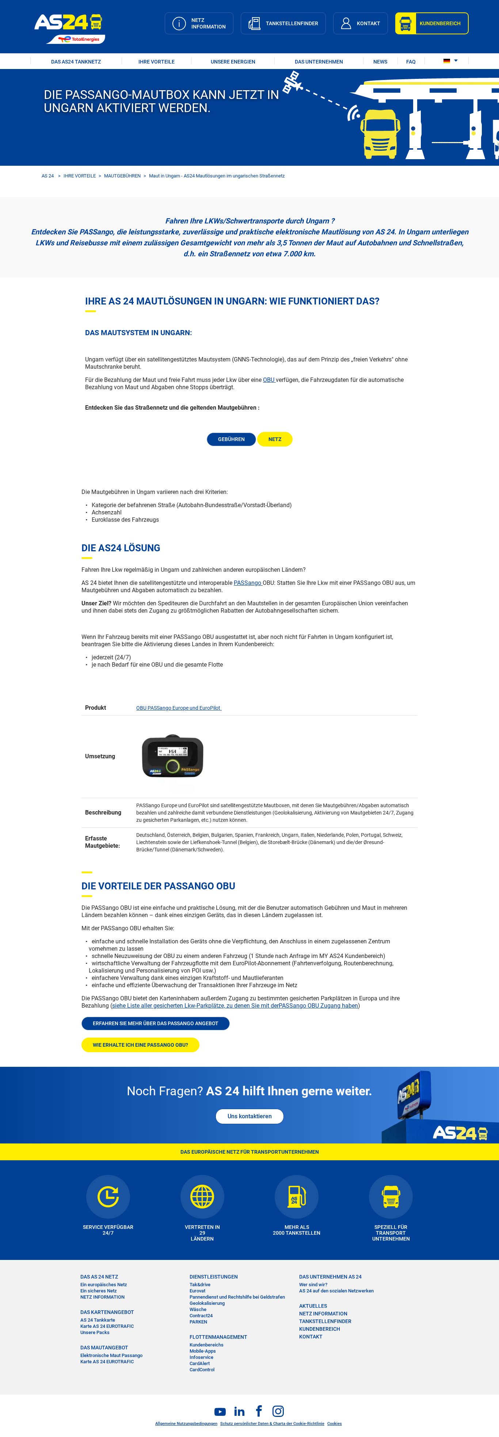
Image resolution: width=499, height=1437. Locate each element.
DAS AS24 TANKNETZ (76, 62)
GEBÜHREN (231, 439)
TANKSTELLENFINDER (325, 1321)
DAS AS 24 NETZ (99, 1277)
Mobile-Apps (203, 1351)
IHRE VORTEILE (156, 62)
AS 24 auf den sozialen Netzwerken (336, 1291)
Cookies (334, 1423)
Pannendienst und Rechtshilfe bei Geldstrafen (237, 1297)
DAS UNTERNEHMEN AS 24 (330, 1277)
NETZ (274, 439)
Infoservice (201, 1357)
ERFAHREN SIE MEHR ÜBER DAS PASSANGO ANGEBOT (155, 1023)
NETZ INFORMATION (102, 1297)
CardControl (202, 1369)
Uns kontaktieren (250, 1116)
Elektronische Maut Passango (111, 1355)
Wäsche (198, 1309)
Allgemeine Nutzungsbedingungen (186, 1423)
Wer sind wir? (313, 1284)
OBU (269, 379)
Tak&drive (200, 1284)
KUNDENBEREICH (319, 1329)
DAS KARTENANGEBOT (107, 1312)
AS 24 (48, 176)
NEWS (380, 62)
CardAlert (200, 1363)
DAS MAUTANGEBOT (104, 1347)
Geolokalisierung (207, 1303)
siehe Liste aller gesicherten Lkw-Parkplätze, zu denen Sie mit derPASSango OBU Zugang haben (235, 1005)
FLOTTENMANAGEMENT (218, 1337)
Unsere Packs (95, 1332)
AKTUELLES (313, 1306)
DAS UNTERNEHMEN (319, 62)
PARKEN (198, 1322)
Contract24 (201, 1315)
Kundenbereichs (207, 1345)
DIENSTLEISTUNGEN (214, 1277)
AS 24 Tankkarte (97, 1320)
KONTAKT (311, 1337)
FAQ (411, 62)
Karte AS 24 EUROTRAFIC (107, 1326)
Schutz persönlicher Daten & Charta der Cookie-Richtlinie (272, 1423)
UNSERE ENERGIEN (233, 62)
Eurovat (197, 1291)
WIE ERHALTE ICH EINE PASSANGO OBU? (140, 1045)
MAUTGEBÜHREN (122, 176)
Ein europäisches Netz (103, 1284)
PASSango (248, 582)
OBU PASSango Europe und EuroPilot (178, 708)
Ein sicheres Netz (98, 1291)
